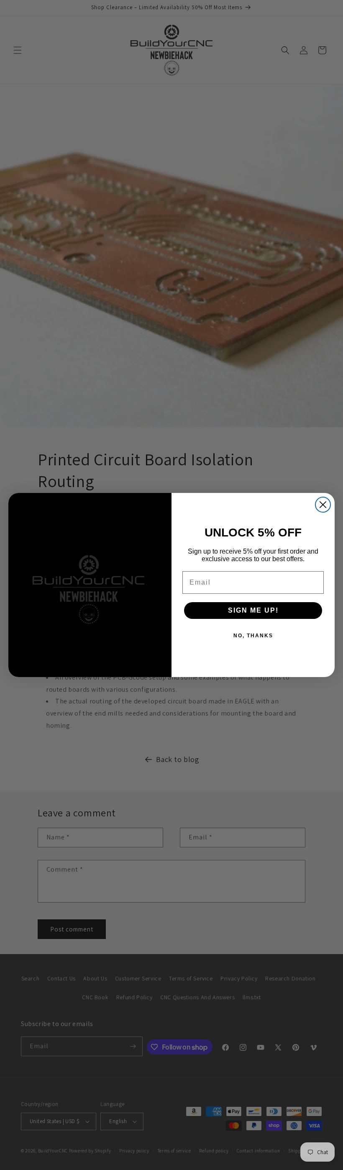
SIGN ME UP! (253, 610)
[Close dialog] (322, 504)
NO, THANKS (253, 636)
